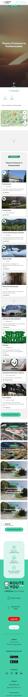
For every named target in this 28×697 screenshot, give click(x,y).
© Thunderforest (13, 126)
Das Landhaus (7, 397)
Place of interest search (14, 529)
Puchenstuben (15, 91)
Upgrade (14, 619)
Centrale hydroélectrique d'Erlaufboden (14, 232)
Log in (14, 627)
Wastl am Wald (7, 259)
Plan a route (15, 598)
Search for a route (15, 608)
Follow (12, 99)
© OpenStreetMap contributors (21, 126)
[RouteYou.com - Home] (7, 2)
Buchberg (5, 345)
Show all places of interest (10, 414)
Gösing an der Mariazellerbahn (12, 319)
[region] (14, 118)
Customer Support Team (14, 695)
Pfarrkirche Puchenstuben (10, 286)
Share (5, 99)
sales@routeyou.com (15, 687)
